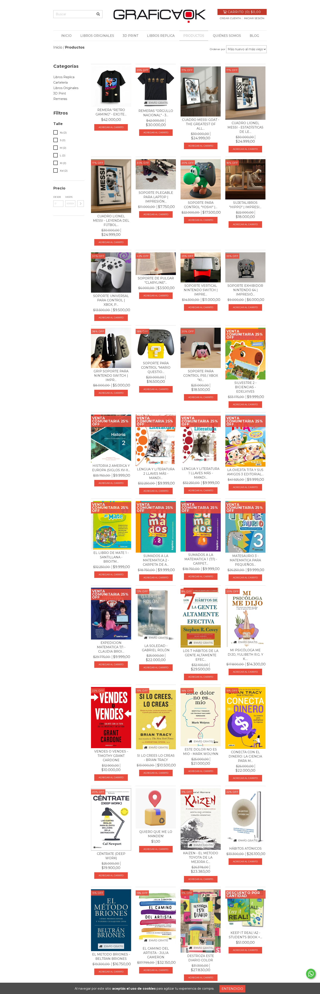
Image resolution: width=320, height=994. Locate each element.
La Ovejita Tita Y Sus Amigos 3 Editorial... (245, 472)
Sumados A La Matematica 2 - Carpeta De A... (156, 560)
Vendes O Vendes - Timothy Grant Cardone (111, 755)
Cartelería (60, 82)
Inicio (66, 36)
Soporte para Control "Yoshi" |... (200, 205)
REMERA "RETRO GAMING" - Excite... (111, 112)
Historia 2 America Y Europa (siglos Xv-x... (111, 468)
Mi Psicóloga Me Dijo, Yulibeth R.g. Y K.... (245, 654)
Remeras (60, 99)
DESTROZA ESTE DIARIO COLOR (200, 958)
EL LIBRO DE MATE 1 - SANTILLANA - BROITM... (111, 557)
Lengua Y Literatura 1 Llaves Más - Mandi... (200, 473)
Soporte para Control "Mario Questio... (155, 367)
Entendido (232, 989)
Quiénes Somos (227, 36)
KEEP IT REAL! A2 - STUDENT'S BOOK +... (245, 935)
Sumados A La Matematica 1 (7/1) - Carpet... (200, 559)
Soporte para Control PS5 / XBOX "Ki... (200, 375)
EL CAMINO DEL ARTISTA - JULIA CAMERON (156, 953)
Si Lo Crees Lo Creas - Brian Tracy (156, 758)
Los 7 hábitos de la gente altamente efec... (200, 655)
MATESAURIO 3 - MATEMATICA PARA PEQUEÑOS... (245, 560)
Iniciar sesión (254, 18)
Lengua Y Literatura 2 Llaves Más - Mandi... (156, 473)
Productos (193, 36)
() (244, 12)
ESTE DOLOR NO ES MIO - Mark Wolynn (200, 752)
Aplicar (80, 203)
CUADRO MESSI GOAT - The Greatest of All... (200, 124)
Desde (57, 197)
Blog (254, 36)
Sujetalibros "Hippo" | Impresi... (245, 205)
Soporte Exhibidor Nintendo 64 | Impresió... (245, 290)
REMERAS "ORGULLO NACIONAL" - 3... (155, 113)
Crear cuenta (230, 18)
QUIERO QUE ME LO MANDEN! (155, 834)
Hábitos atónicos (245, 849)
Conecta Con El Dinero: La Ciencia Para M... (245, 756)
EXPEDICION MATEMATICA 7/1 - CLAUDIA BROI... (111, 647)
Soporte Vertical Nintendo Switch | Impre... (201, 290)
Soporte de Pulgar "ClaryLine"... (156, 280)
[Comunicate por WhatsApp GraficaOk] (311, 974)
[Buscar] (98, 14)
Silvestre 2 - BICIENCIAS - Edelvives (245, 387)
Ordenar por (217, 49)
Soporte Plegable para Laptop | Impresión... (156, 197)
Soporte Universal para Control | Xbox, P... (111, 300)
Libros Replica (161, 36)
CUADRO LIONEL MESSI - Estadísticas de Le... (245, 127)
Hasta (68, 197)
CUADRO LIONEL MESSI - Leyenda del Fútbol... (111, 220)
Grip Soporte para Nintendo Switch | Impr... (111, 375)
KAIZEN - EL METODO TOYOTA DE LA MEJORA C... (200, 857)
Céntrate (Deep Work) (111, 856)
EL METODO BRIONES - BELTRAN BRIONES (111, 956)
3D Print (130, 36)
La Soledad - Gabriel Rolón (156, 648)
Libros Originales (97, 36)
